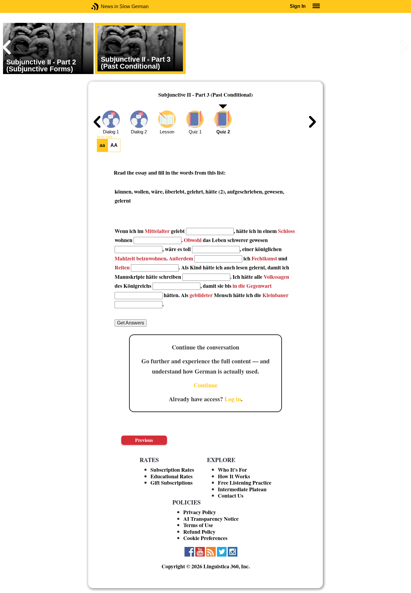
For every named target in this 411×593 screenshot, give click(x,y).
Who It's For (232, 469)
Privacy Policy (199, 512)
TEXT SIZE (105, 137)
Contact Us (230, 495)
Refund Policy (199, 532)
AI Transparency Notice (211, 519)
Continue (206, 385)
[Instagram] (232, 552)
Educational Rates (171, 476)
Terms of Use (198, 525)
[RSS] (211, 552)
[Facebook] (189, 552)
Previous (144, 439)
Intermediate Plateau (242, 489)
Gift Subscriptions (171, 482)
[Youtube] (200, 552)
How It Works (234, 476)
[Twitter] (222, 552)
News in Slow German (104, 6)
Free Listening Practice (244, 482)
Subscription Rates (172, 469)
